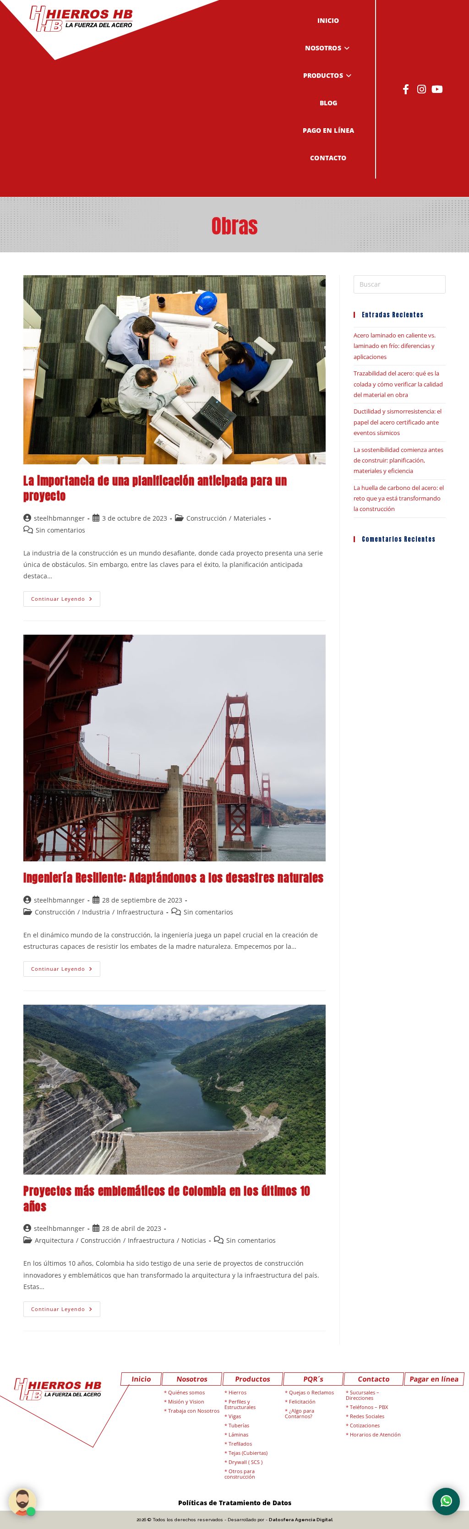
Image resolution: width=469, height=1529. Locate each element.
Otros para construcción (239, 1474)
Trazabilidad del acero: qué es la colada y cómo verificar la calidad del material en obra (398, 384)
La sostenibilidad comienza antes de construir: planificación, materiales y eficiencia (398, 460)
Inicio (141, 1378)
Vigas (235, 1416)
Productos (252, 1378)
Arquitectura (54, 1240)
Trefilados (240, 1443)
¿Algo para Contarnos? (299, 1413)
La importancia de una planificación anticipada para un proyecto (155, 489)
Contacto (373, 1378)
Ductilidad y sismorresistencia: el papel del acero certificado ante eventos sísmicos (398, 422)
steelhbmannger (59, 518)
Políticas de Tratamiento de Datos (234, 1502)
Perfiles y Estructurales (240, 1404)
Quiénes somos (186, 1392)
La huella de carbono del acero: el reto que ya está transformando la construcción (399, 498)
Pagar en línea (434, 1378)
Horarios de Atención (375, 1434)
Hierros (237, 1392)
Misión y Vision (186, 1401)
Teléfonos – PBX (369, 1407)
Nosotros (192, 1378)
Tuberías (239, 1425)
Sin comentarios (60, 530)
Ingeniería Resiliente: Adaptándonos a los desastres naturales (173, 878)
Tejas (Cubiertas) (248, 1452)
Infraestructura (140, 912)
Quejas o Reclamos (311, 1392)
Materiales (250, 518)
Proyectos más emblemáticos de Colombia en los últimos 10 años (167, 1199)
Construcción (206, 518)
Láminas (238, 1434)
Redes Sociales (367, 1416)
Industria (96, 912)
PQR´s (313, 1378)
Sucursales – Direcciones (362, 1395)
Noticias (193, 1240)
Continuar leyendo (65, 596)
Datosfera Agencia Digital (301, 1519)
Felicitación (302, 1401)
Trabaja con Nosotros (193, 1410)
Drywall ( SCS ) (245, 1461)
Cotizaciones (365, 1425)
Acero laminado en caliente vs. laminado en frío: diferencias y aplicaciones (395, 346)
